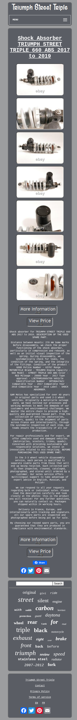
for (54, 621)
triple (23, 629)
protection (25, 616)
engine (57, 601)
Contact (40, 685)
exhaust (22, 637)
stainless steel (33, 659)
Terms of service (40, 697)
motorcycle (57, 631)
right (40, 639)
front (26, 645)
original (29, 592)
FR (43, 703)
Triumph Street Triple (39, 680)
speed (59, 653)
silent (43, 600)
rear (32, 622)
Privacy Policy (40, 691)
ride (53, 593)
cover (50, 640)
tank (44, 624)
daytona (52, 615)
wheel (18, 623)
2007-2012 (34, 665)
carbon (45, 608)
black (40, 630)
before (53, 647)
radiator (57, 659)
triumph (25, 652)
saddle (28, 610)
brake (61, 638)
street (26, 599)
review (45, 654)
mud (64, 624)
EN (36, 703)
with (18, 610)
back (39, 646)
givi (43, 593)
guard (38, 616)
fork (52, 664)
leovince (61, 610)
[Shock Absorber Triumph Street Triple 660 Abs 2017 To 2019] (40, 80)
